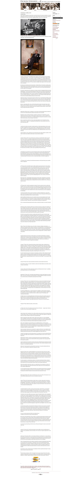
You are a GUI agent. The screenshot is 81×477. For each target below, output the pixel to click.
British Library (32, 466)
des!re (45, 466)
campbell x (35, 466)
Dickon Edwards (46, 472)
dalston (43, 466)
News (25, 10)
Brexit (28, 466)
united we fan (34, 467)
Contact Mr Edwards (56, 27)
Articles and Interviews (56, 30)
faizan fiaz (47, 466)
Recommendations (55, 34)
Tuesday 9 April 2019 (26, 12)
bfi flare (23, 466)
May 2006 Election (55, 37)
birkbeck (26, 466)
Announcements (55, 33)
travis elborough (28, 467)
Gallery (45, 10)
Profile (55, 10)
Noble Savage (38, 472)
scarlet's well (24, 467)
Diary (35, 10)
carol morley (39, 466)
